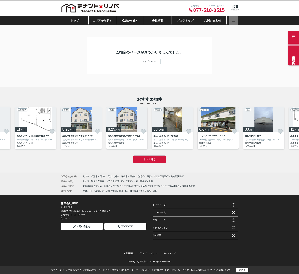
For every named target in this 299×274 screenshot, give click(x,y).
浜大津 (86, 181)
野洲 (121, 191)
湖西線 (144, 186)
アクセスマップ (160, 227)
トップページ (159, 205)
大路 (136, 181)
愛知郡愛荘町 (177, 176)
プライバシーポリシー (148, 253)
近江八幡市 (113, 176)
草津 (97, 191)
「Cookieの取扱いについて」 (201, 270)
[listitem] (81, 128)
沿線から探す (129, 20)
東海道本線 (88, 186)
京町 (129, 181)
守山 (123, 181)
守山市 (124, 176)
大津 (85, 191)
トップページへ (149, 61)
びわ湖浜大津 (131, 191)
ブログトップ (185, 20)
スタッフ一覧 (159, 212)
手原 (142, 191)
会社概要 (157, 20)
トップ (75, 20)
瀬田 (114, 191)
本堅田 (116, 181)
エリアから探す (102, 20)
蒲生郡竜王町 (161, 176)
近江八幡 (106, 191)
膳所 (149, 191)
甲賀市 (150, 176)
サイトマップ (169, 253)
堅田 (155, 191)
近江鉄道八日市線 (130, 186)
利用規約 (130, 253)
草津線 (116, 186)
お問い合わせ (212, 20)
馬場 (93, 181)
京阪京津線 (155, 186)
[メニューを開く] (234, 20)
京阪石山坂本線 (103, 186)
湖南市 (141, 176)
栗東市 (103, 176)
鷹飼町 (143, 181)
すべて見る (149, 159)
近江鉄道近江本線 (171, 186)
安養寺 (101, 181)
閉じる (242, 270)
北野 (151, 181)
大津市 (86, 176)
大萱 (108, 181)
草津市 (94, 176)
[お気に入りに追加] (6, 131)
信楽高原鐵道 (188, 186)
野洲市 (133, 176)
